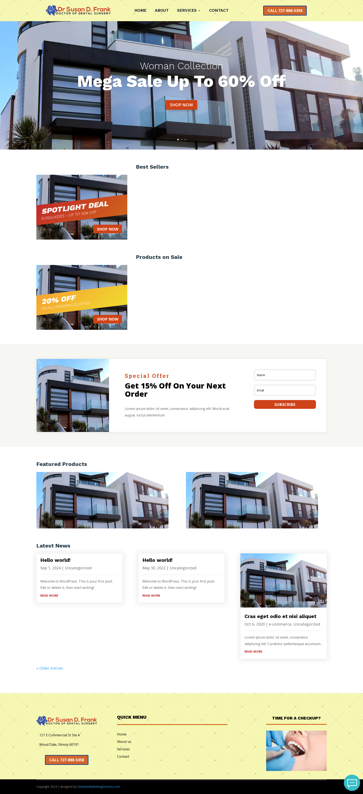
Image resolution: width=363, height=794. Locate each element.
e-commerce (280, 624)
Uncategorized (78, 567)
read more (49, 595)
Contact (219, 11)
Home (140, 11)
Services (187, 11)
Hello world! (55, 560)
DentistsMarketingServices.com (98, 787)
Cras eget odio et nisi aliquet (280, 616)
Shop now (181, 105)
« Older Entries (49, 668)
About (162, 11)
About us (124, 741)
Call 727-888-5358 (285, 10)
